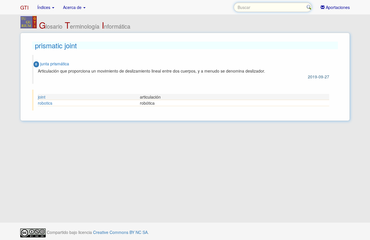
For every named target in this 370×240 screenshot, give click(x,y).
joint (41, 97)
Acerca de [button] (73, 7)
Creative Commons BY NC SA (120, 232)
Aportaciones (337, 7)
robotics (45, 103)
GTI (24, 7)
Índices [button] (44, 7)
